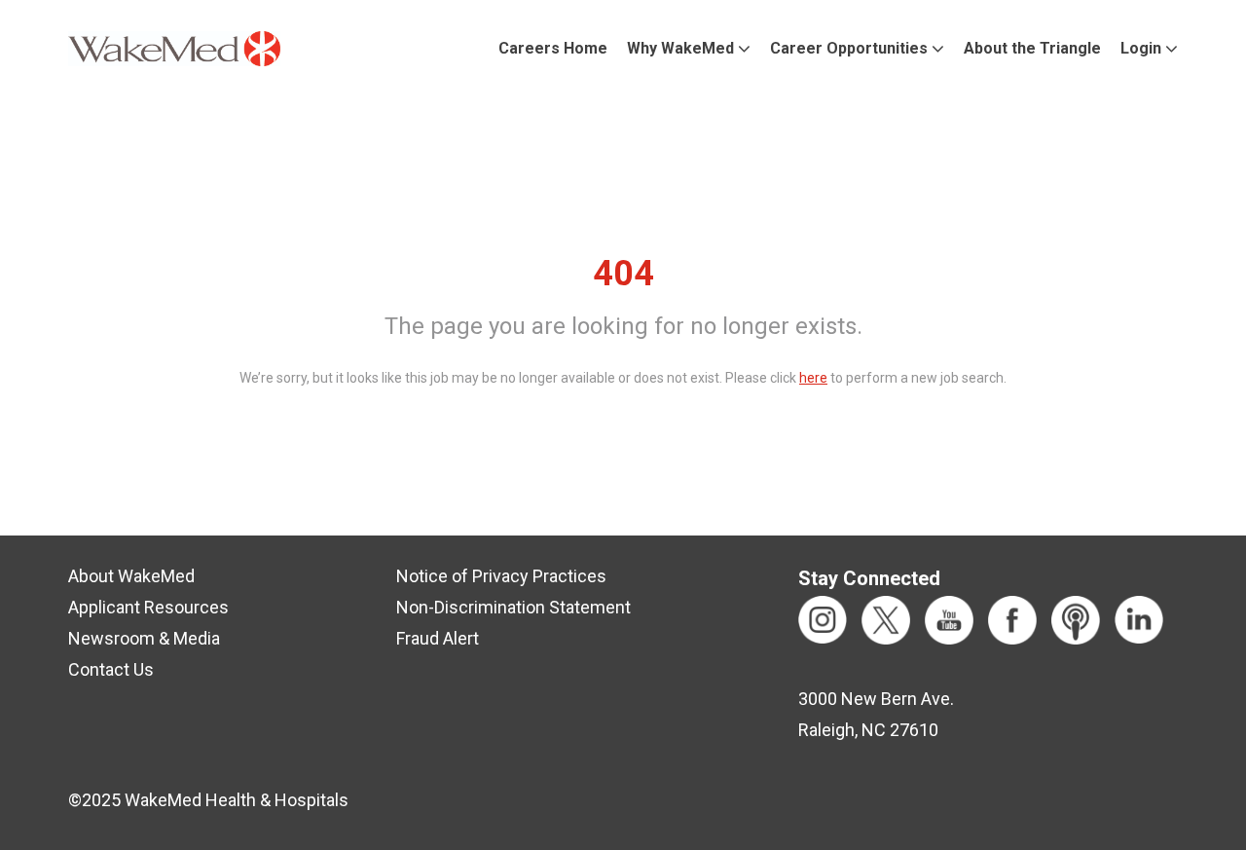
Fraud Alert (437, 638)
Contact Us (111, 669)
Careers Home (552, 48)
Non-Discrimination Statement (513, 607)
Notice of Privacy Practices (501, 576)
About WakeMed (131, 576)
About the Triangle (1032, 48)
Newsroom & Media (144, 638)
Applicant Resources (148, 607)
